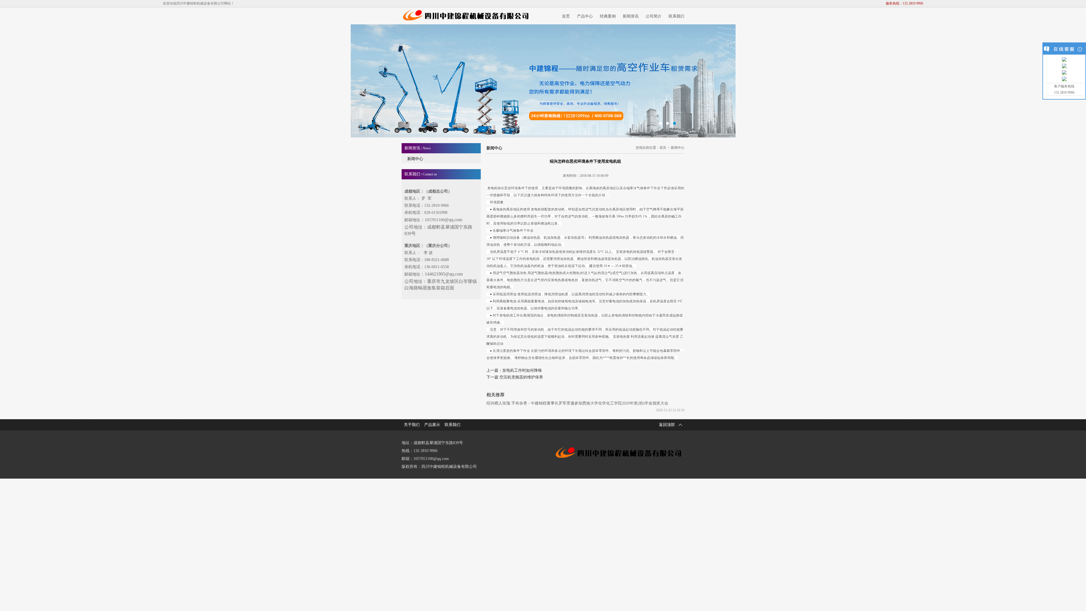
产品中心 (585, 16)
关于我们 (412, 425)
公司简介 (653, 16)
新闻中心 (415, 159)
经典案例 (608, 16)
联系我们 (676, 16)
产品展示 (432, 425)
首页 (566, 16)
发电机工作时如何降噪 (522, 370)
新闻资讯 (631, 16)
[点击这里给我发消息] (1064, 60)
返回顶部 (667, 425)
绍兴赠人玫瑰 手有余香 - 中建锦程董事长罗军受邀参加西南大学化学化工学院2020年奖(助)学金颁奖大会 (577, 403)
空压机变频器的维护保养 (521, 377)
